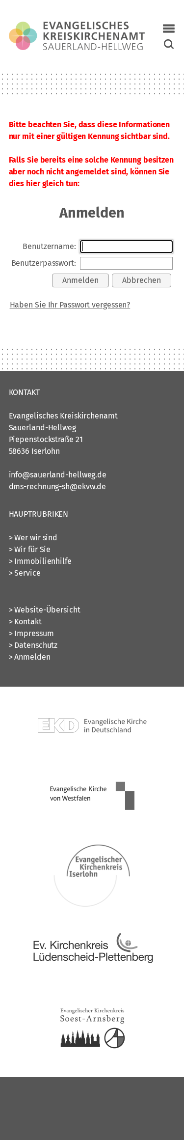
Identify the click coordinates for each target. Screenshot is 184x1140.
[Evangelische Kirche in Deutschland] (92, 758)
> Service (25, 573)
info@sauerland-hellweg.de (58, 474)
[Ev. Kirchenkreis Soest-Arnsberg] (92, 1063)
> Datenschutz (33, 645)
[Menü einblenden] (168, 28)
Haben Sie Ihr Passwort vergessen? (70, 304)
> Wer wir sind (33, 537)
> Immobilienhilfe (40, 561)
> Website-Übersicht (44, 609)
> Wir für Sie (30, 549)
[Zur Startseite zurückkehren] (77, 27)
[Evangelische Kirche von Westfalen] (92, 826)
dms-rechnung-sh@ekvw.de (57, 486)
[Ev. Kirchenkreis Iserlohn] (92, 905)
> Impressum (31, 633)
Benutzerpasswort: (43, 263)
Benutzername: (49, 246)
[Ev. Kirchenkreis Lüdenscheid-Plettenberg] (92, 984)
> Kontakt (25, 621)
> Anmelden (30, 657)
